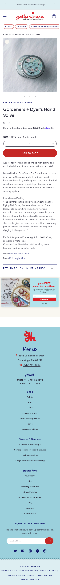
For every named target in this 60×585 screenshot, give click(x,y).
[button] (30, 268)
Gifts (30, 424)
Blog (30, 481)
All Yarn (8, 26)
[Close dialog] (56, 280)
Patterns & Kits (30, 413)
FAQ (30, 503)
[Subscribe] (49, 540)
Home (5, 35)
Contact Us (30, 514)
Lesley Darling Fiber (17, 103)
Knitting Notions (18, 258)
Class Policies (30, 492)
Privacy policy (48, 571)
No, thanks (44, 303)
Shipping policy (16, 576)
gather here (33, 567)
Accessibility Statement (30, 497)
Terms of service (28, 571)
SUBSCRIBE (44, 299)
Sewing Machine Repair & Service (30, 450)
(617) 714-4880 (31, 364)
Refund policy (9, 571)
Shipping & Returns (30, 487)
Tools (30, 408)
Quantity (9, 137)
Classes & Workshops (30, 445)
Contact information (40, 576)
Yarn (30, 402)
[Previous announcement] (5, 3)
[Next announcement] (54, 3)
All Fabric (21, 26)
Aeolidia (34, 579)
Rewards (30, 508)
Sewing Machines (30, 429)
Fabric (30, 397)
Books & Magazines (30, 419)
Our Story (30, 476)
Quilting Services (30, 455)
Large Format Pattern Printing (30, 461)
